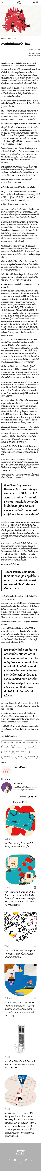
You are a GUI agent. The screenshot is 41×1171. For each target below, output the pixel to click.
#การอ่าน (18, 747)
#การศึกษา (7, 747)
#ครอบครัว (7, 752)
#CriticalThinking (32, 742)
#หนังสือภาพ (31, 757)
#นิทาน (20, 757)
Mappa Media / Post (8, 38)
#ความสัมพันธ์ (8, 757)
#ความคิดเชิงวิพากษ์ (21, 752)
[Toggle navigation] (37, 2)
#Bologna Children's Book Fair (12, 742)
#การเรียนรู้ (31, 747)
